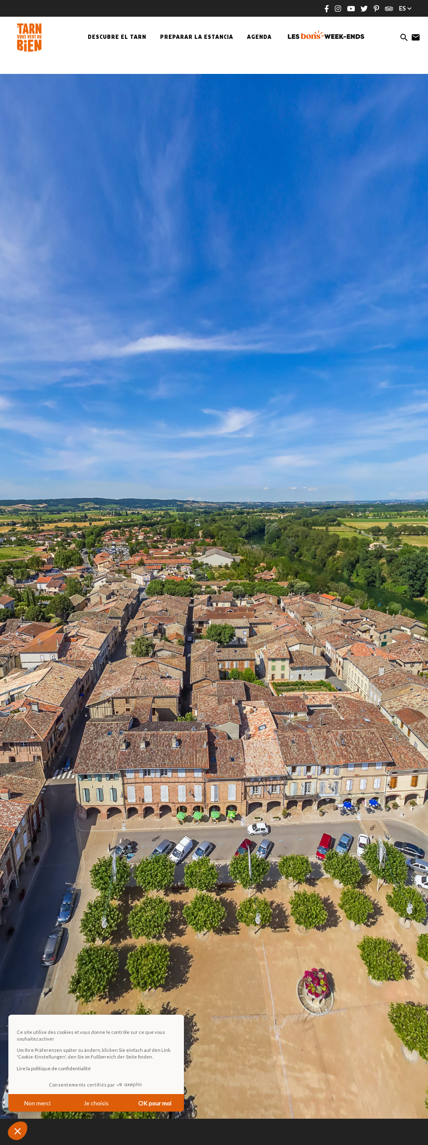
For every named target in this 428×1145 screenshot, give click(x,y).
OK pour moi (154, 1103)
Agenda (259, 37)
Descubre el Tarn (117, 37)
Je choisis (96, 1103)
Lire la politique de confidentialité (54, 1068)
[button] (18, 1131)
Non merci (37, 1103)
